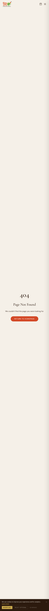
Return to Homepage (24, 319)
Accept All (7, 607)
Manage (34, 607)
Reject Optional (20, 607)
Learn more (5, 604)
